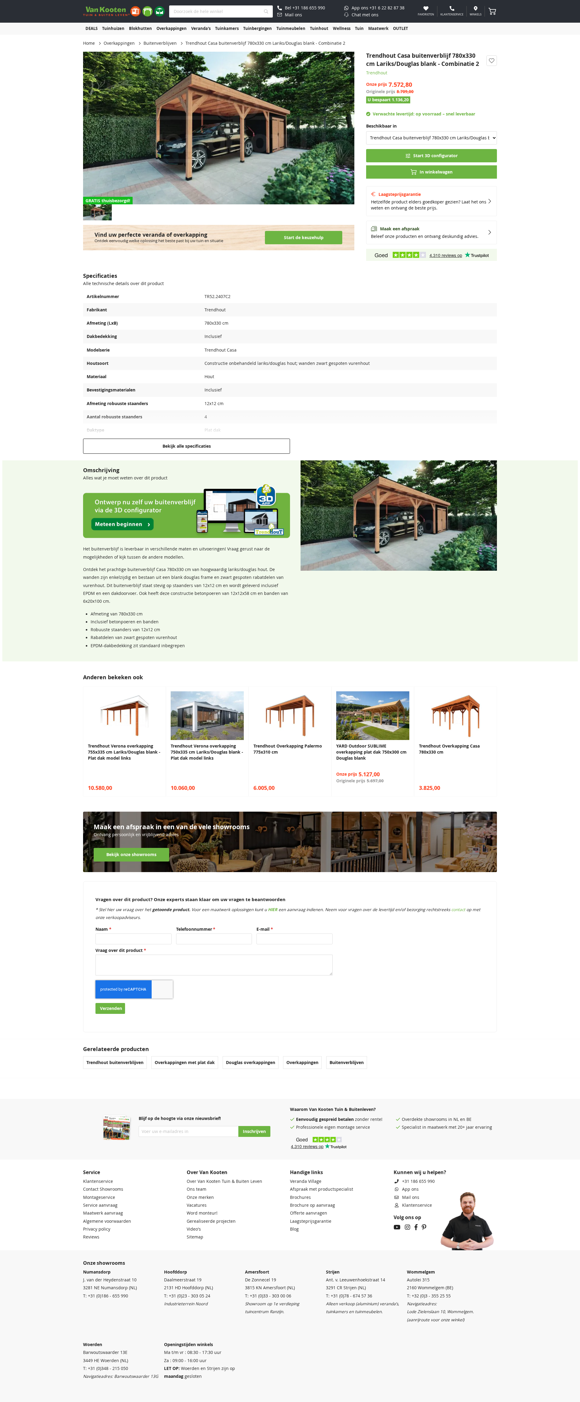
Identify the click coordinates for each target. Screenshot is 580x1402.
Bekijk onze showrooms (131, 854)
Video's (194, 1229)
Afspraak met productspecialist (321, 1189)
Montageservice (99, 1197)
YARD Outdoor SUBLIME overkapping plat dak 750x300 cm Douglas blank (371, 752)
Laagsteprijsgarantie (310, 1221)
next (491, 741)
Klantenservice (98, 1181)
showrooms (435, 1119)
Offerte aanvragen (308, 1213)
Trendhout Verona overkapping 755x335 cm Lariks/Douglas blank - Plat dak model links (124, 752)
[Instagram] (407, 1227)
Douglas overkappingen (250, 1062)
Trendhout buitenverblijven (114, 1062)
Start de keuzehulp (304, 237)
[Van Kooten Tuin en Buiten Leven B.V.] (124, 11)
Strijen (333, 1272)
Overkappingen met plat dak (185, 1062)
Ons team (196, 1189)
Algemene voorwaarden (107, 1221)
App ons (410, 1189)
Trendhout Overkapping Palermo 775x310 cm (287, 749)
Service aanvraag (100, 1205)
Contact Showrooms (103, 1189)
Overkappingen (119, 43)
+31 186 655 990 (418, 1181)
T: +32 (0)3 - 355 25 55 (429, 1296)
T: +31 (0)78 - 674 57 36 (349, 1296)
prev (89, 741)
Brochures (300, 1197)
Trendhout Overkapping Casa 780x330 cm (449, 749)
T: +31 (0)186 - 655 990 (105, 1296)
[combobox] (221, 11)
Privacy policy (96, 1229)
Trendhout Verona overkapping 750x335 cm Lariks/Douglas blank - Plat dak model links (207, 752)
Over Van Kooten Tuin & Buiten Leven (224, 1181)
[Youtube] (397, 1227)
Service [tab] (91, 1172)
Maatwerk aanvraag (103, 1213)
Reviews (91, 1237)
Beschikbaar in (381, 126)
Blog (294, 1229)
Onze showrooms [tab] (104, 1263)
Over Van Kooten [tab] (207, 1172)
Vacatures (197, 1205)
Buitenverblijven (160, 43)
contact (458, 909)
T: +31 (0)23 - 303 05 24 (187, 1296)
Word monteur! (202, 1213)
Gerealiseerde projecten (211, 1221)
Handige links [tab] (306, 1172)
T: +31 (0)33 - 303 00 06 (268, 1296)
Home (89, 43)
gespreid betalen (336, 1119)
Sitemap (195, 1237)
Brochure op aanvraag (312, 1205)
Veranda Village (305, 1181)
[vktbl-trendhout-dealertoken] (186, 536)
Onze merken (200, 1197)
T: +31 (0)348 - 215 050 (105, 1368)
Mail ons (410, 1197)
